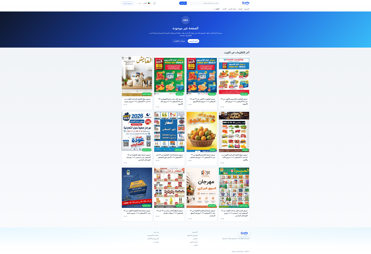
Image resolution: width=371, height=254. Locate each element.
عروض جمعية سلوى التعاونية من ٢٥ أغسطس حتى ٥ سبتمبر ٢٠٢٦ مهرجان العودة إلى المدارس (138, 157)
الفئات (217, 9)
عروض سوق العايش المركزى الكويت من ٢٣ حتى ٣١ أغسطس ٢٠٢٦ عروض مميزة (138, 100)
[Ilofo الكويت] (244, 233)
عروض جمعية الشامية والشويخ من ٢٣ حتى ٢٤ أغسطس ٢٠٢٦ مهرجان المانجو (202, 156)
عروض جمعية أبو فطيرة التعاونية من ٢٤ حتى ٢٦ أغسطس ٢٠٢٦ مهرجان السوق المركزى (202, 213)
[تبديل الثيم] (155, 3)
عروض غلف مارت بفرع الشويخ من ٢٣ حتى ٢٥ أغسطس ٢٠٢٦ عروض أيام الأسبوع (171, 101)
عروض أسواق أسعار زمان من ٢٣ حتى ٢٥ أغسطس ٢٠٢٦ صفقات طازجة (170, 212)
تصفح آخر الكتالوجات (179, 41)
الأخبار (224, 9)
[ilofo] (245, 3)
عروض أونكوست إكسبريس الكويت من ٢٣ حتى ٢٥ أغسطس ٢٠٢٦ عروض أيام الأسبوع (234, 101)
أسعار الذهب (232, 9)
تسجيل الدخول (127, 3)
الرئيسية (246, 9)
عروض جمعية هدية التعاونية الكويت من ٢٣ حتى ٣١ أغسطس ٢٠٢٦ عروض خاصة (137, 212)
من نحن (156, 232)
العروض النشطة (192, 235)
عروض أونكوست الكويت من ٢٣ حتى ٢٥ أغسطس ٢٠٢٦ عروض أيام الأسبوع (202, 100)
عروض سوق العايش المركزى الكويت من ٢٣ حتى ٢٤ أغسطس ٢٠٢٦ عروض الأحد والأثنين (235, 157)
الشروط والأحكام (153, 238)
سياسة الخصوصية (153, 235)
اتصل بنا (156, 242)
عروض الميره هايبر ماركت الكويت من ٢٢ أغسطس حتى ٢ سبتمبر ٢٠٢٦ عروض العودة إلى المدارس (234, 213)
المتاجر (240, 9)
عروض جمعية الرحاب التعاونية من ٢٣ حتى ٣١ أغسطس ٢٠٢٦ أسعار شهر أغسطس (169, 156)
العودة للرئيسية (193, 41)
